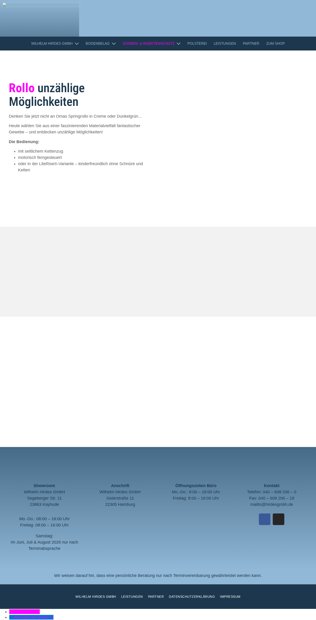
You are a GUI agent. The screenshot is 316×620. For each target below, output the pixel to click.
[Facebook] (264, 519)
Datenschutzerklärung (192, 596)
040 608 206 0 (26, 611)
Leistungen (132, 596)
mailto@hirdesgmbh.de (271, 504)
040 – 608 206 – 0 (279, 492)
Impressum (230, 596)
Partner (156, 596)
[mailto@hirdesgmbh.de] (11, 617)
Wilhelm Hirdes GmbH (95, 596)
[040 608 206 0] (11, 611)
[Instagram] (278, 519)
